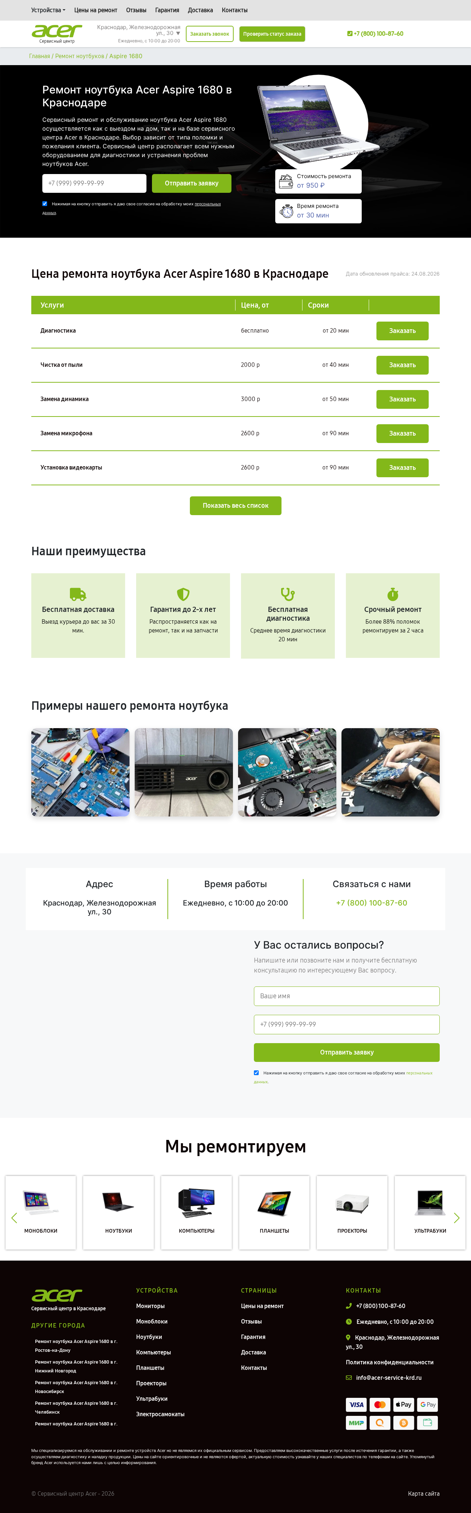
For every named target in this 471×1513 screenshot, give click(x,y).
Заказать (402, 331)
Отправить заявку (192, 183)
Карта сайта (424, 1493)
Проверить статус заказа (272, 34)
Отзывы (136, 10)
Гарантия (167, 10)
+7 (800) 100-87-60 (371, 903)
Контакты (235, 10)
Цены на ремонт (95, 10)
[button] (14, 1218)
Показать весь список (236, 506)
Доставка (200, 10)
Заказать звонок (209, 34)
